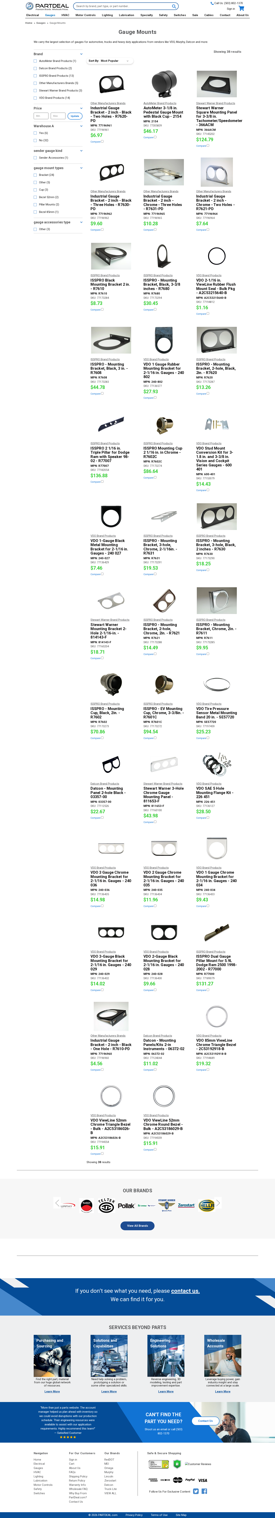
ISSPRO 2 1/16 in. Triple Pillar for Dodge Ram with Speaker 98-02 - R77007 (110, 454)
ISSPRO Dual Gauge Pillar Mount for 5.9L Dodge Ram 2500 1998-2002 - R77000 (216, 962)
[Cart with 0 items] (241, 8)
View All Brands (137, 1225)
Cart (71, 1463)
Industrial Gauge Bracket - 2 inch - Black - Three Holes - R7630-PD (111, 202)
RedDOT (109, 1459)
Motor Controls (86, 15)
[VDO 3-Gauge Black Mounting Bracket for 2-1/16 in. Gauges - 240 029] (111, 932)
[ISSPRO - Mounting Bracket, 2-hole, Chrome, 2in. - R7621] (164, 600)
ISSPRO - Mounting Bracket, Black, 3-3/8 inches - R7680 (161, 284)
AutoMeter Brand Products (57, 61)
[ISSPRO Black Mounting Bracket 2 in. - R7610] (111, 256)
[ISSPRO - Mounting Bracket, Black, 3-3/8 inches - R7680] (164, 256)
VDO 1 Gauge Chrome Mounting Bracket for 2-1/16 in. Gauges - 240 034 (216, 878)
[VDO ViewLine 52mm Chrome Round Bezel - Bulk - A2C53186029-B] (164, 1096)
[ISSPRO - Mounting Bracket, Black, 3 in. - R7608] (111, 340)
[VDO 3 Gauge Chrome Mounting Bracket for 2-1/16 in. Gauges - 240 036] (111, 848)
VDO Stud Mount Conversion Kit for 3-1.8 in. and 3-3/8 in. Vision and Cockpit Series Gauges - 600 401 (214, 458)
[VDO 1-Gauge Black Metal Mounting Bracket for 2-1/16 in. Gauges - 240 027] (111, 516)
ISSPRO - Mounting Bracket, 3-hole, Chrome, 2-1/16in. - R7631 (160, 547)
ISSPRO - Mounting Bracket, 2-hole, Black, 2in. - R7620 (216, 368)
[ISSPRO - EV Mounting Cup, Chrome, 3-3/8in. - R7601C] (164, 684)
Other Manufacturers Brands (58, 83)
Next (218, 1202)
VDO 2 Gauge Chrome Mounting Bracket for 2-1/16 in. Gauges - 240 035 (163, 878)
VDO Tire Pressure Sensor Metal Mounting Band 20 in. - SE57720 (216, 713)
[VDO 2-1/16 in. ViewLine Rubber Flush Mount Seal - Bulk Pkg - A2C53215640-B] (217, 256)
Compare (96, 141)
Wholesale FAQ (78, 1489)
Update (75, 116)
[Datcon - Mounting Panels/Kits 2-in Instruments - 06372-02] (164, 1016)
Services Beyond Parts (137, 1327)
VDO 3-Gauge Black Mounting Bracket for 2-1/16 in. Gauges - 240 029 (111, 962)
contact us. (185, 1291)
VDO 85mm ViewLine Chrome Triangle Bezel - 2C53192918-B (216, 1044)
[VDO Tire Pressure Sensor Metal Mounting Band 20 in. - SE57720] (217, 684)
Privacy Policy (134, 1515)
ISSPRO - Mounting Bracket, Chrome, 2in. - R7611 (216, 629)
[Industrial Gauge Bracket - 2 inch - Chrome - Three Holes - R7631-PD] (164, 172)
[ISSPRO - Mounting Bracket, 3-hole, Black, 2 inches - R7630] (217, 516)
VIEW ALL (110, 1493)
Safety (163, 15)
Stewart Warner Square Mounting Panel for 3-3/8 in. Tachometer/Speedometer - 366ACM (216, 116)
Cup (43, 189)
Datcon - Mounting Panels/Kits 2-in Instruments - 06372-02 (163, 1044)
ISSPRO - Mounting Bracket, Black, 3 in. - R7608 (109, 368)
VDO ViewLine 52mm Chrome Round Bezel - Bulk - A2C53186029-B (163, 1124)
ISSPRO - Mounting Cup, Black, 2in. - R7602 (107, 713)
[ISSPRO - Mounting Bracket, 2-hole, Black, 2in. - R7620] (217, 340)
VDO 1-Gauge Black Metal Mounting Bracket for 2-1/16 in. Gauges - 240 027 (109, 547)
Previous (57, 1202)
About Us (242, 15)
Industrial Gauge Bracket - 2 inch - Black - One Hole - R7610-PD (111, 1044)
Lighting (107, 15)
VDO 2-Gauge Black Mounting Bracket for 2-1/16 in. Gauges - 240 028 (163, 962)
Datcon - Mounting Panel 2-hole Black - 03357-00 (108, 792)
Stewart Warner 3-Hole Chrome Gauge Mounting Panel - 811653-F (163, 794)
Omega (108, 1468)
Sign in (231, 8)
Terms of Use (159, 1515)
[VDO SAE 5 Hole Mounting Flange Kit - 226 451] (217, 764)
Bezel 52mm (49, 197)
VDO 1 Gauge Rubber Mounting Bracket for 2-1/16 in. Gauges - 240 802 (163, 370)
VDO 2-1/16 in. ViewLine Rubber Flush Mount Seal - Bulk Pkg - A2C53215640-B (216, 286)
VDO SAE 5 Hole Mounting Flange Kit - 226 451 (214, 792)
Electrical (32, 15)
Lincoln (108, 1476)
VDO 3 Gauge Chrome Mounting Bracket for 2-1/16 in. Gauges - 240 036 (111, 878)
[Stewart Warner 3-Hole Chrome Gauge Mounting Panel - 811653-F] (164, 764)
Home (37, 1459)
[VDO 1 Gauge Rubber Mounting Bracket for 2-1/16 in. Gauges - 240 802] (164, 340)
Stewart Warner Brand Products (60, 90)
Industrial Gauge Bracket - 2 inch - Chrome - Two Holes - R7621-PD (215, 202)
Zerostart (110, 1480)
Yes (43, 133)
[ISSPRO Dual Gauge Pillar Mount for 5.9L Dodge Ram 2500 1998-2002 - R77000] (217, 932)
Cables (208, 15)
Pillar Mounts (49, 204)
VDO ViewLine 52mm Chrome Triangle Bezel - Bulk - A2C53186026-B (110, 1126)
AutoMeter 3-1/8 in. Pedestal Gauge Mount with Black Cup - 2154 (163, 112)
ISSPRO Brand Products (56, 75)
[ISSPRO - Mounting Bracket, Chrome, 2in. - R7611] (217, 600)
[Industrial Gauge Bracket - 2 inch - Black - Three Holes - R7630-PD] (111, 172)
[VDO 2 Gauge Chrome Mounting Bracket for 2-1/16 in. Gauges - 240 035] (164, 848)
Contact (225, 15)
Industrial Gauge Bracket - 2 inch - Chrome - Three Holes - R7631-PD (162, 202)
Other (44, 182)
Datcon (108, 1485)
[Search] (174, 6)
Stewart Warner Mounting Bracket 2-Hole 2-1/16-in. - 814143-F (108, 631)
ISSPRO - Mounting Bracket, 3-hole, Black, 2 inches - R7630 (216, 545)
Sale (195, 15)
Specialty (146, 15)
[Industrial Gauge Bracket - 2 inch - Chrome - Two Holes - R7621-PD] (217, 172)
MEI (106, 1463)
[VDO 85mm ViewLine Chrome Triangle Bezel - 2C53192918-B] (217, 1016)
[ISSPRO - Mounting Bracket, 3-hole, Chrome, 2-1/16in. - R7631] (164, 516)
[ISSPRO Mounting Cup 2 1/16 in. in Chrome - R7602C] (164, 424)
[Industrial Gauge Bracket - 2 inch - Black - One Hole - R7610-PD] (111, 1016)
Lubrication (126, 15)
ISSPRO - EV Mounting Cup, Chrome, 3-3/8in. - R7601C (163, 713)
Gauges (50, 15)
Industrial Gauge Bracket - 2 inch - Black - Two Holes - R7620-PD (111, 114)
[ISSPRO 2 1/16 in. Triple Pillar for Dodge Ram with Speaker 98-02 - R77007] (111, 424)
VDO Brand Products (54, 98)
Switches (180, 15)
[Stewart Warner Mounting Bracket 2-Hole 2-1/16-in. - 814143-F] (111, 600)
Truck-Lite (110, 1489)
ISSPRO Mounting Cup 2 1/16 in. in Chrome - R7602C (162, 452)
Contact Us (205, 1421)
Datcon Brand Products (55, 68)
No (43, 140)
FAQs (72, 1472)
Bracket (46, 175)
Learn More (52, 1391)
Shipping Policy (78, 1476)
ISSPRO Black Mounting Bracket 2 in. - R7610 (110, 284)
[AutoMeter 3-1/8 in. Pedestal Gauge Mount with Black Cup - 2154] (164, 84)
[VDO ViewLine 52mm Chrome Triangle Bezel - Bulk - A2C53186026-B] (111, 1096)
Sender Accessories (53, 157)
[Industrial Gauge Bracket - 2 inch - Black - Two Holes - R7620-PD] (111, 84)
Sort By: (94, 60)
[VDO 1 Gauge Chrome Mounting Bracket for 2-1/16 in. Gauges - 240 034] (217, 848)
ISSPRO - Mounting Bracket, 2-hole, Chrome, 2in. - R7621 (161, 629)
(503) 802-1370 (233, 3)
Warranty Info (77, 1485)
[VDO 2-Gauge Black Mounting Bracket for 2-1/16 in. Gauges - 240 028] (164, 932)
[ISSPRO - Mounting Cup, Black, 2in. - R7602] (111, 684)
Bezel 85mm (49, 212)
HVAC (65, 15)
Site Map (181, 1515)
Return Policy (77, 1480)
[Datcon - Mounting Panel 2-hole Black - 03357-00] (111, 764)
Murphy (108, 1472)
